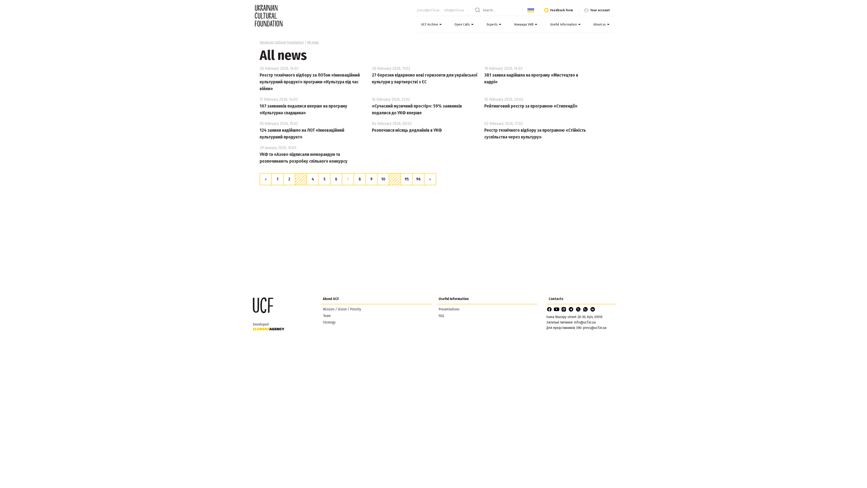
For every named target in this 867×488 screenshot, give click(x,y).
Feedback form (561, 10)
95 (407, 179)
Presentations (449, 309)
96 (418, 179)
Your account (600, 10)
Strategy (329, 322)
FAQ (441, 316)
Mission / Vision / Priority (342, 309)
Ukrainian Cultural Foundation (282, 42)
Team (327, 316)
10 (383, 179)
